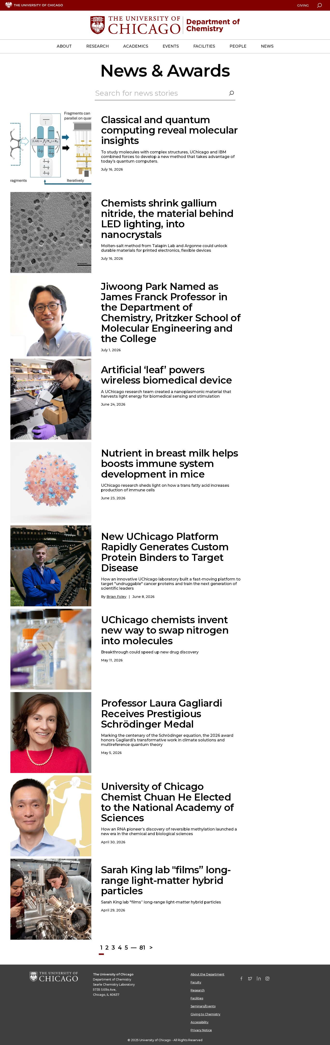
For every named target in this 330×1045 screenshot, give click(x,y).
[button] (231, 93)
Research (198, 990)
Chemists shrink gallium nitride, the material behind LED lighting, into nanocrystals (167, 218)
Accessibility (199, 1022)
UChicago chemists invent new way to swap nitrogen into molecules (165, 630)
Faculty (196, 982)
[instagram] (269, 979)
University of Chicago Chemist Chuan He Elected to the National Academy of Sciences (167, 802)
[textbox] (165, 94)
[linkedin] (261, 979)
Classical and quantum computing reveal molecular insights (169, 130)
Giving (303, 5)
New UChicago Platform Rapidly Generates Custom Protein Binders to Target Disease (165, 552)
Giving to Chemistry (205, 1014)
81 (142, 947)
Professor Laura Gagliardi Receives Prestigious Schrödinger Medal (161, 713)
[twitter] (252, 979)
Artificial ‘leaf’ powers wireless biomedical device (166, 375)
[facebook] (243, 979)
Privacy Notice (201, 1030)
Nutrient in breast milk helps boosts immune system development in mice (169, 463)
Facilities (197, 998)
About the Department (207, 974)
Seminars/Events (203, 1006)
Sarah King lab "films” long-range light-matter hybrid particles (166, 880)
